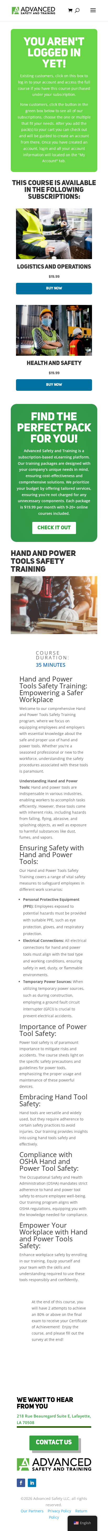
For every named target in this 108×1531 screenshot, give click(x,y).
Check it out (54, 528)
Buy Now (54, 288)
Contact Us (54, 1443)
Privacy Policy (59, 1510)
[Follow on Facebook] (21, 1483)
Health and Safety (54, 363)
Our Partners (32, 1510)
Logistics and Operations (54, 267)
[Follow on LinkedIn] (32, 1483)
